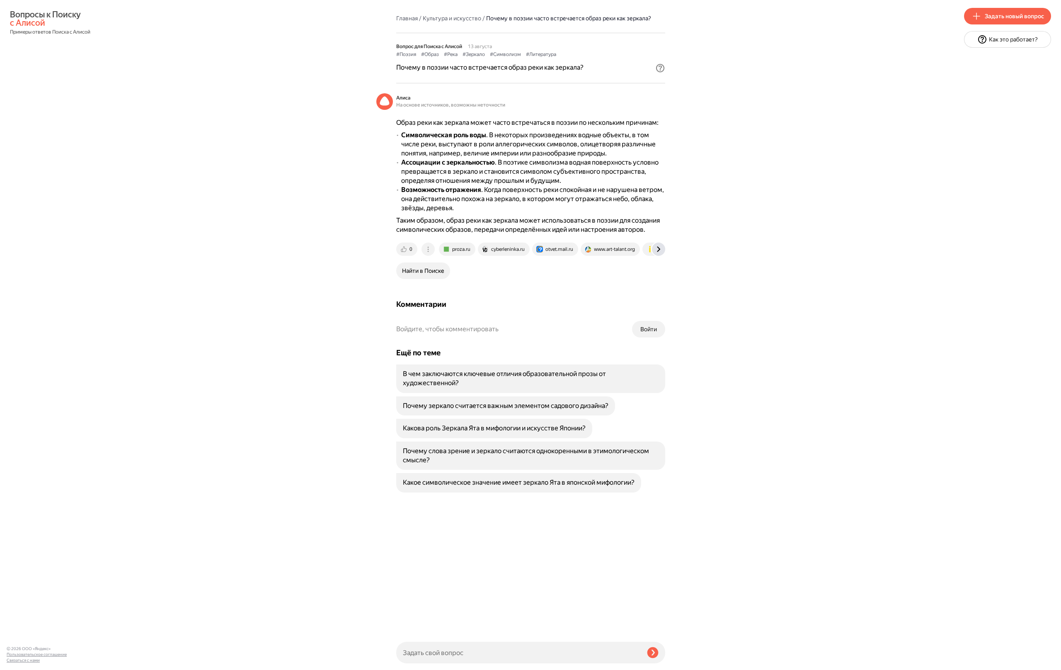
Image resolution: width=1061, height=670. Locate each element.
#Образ (430, 54)
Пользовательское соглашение (37, 654)
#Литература (541, 54)
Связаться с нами (23, 660)
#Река (451, 54)
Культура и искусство (452, 18)
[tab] (407, 249)
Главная (407, 18)
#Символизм (505, 54)
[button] (660, 68)
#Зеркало (474, 54)
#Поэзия (406, 54)
